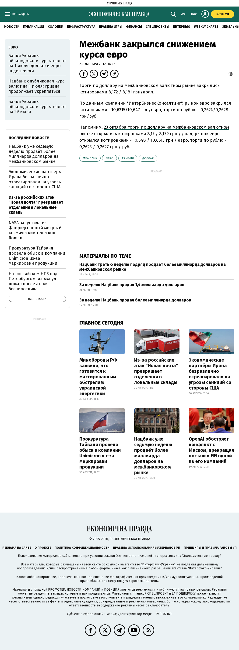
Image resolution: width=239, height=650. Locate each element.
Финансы (134, 27)
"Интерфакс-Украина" (158, 564)
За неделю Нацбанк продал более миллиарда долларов (135, 300)
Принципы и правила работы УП (210, 547)
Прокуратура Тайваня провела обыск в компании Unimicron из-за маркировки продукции (100, 453)
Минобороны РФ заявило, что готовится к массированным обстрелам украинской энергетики (98, 376)
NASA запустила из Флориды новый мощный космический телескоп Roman (35, 230)
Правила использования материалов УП (146, 547)
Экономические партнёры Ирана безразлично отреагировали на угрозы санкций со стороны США (210, 374)
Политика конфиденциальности (82, 547)
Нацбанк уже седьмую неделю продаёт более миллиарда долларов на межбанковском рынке (153, 455)
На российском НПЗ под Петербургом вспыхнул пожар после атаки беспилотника (33, 281)
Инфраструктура (81, 27)
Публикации (33, 27)
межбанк (90, 158)
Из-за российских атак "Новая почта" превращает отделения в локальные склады (156, 371)
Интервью (181, 27)
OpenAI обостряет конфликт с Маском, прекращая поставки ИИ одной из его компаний (211, 450)
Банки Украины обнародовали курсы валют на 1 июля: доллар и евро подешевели (37, 63)
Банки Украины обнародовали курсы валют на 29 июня (37, 106)
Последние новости (29, 138)
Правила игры (110, 27)
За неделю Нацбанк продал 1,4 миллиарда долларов (131, 284)
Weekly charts (206, 27)
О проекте (43, 547)
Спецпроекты (157, 27)
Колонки (55, 27)
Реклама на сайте (16, 547)
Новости (11, 27)
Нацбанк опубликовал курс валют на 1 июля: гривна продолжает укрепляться (36, 86)
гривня (128, 158)
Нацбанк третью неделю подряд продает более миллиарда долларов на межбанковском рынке (152, 267)
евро (109, 158)
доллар (148, 158)
